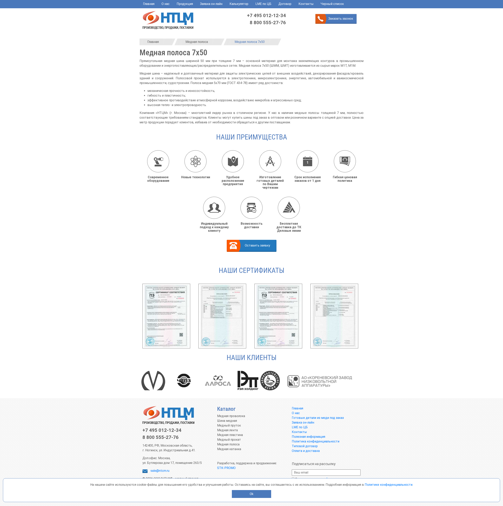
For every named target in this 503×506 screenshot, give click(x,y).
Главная (148, 4)
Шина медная (227, 421)
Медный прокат (229, 439)
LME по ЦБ (263, 4)
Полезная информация (308, 437)
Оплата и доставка (306, 451)
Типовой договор (305, 446)
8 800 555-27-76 (268, 22)
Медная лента (227, 430)
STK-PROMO (226, 468)
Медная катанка (229, 449)
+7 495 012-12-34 (266, 15)
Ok (251, 494)
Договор (284, 4)
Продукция (185, 4)
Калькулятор (238, 4)
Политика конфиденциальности (315, 441)
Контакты (306, 4)
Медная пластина (230, 435)
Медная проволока (231, 416)
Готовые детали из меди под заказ (318, 418)
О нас (166, 4)
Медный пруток (229, 425)
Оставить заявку (257, 245)
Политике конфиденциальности (388, 485)
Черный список (332, 4)
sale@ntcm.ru (160, 471)
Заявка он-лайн (211, 4)
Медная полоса (228, 444)
